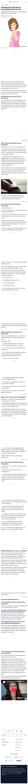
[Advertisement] (14, 67)
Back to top (24, 140)
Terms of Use (18, 747)
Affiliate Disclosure (18, 742)
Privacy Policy (18, 744)
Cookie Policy (17, 750)
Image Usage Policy (19, 739)
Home (2, 5)
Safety (6, 5)
